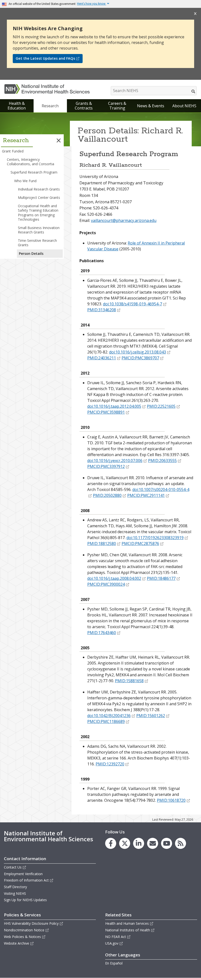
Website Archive (16, 943)
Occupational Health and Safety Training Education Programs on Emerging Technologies (38, 213)
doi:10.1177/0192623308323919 (155, 537)
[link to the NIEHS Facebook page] (110, 843)
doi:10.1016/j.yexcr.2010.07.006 (114, 460)
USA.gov (111, 943)
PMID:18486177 (161, 578)
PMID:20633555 (162, 460)
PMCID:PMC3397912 (106, 466)
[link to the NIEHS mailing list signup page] (152, 843)
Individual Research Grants (39, 189)
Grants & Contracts (84, 106)
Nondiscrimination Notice (24, 930)
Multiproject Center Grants (39, 197)
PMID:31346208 (101, 309)
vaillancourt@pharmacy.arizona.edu (123, 220)
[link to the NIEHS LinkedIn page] (138, 843)
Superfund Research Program (34, 172)
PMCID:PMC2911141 (146, 495)
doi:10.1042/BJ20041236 (109, 715)
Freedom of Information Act (26, 880)
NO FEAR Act (115, 936)
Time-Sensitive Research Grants (37, 242)
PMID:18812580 (101, 543)
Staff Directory (15, 886)
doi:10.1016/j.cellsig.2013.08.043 (137, 352)
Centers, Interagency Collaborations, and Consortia (30, 161)
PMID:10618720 (171, 800)
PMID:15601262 (150, 715)
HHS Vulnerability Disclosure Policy (31, 923)
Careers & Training (117, 106)
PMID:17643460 (101, 632)
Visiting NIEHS (15, 893)
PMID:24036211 (101, 358)
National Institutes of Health (127, 930)
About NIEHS (184, 106)
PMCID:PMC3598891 (106, 412)
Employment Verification (23, 873)
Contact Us (13, 867)
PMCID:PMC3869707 (140, 358)
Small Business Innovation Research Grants (39, 229)
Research (50, 106)
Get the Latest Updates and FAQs (45, 58)
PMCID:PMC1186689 (106, 721)
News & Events (150, 106)
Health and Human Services (127, 923)
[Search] (193, 91)
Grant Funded (13, 151)
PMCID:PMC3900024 (106, 584)
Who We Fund (25, 180)
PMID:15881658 (129, 680)
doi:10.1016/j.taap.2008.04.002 (114, 578)
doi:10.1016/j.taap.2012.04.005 (114, 406)
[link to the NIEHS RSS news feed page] (180, 843)
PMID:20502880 (107, 495)
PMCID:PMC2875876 (140, 543)
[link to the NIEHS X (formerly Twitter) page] (124, 843)
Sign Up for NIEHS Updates (25, 899)
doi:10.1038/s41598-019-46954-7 (132, 304)
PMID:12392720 (110, 764)
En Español (114, 963)
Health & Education (17, 106)
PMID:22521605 (161, 406)
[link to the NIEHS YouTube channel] (166, 843)
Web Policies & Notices (22, 936)
